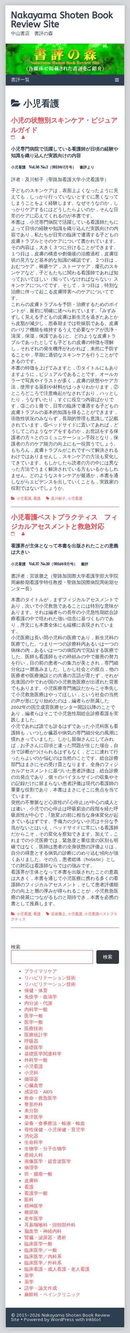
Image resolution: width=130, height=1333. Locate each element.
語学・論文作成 (40, 1288)
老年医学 (33, 1218)
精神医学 (33, 1206)
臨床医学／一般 (40, 1250)
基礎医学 (33, 1047)
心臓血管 (33, 1085)
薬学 (29, 1275)
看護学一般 (36, 1193)
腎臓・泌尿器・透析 (45, 1237)
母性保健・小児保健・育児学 (54, 1130)
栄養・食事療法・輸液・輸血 (54, 1123)
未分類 (31, 1111)
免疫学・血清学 (40, 997)
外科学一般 (36, 1060)
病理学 (31, 1168)
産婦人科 (33, 1155)
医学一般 (33, 1016)
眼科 (29, 1199)
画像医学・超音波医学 (47, 1161)
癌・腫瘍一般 (38, 1174)
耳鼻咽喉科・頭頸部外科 (50, 1225)
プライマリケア (40, 971)
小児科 (31, 1073)
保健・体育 (36, 990)
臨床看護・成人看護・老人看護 (57, 1269)
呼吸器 (31, 1041)
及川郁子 (58, 498)
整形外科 (33, 1104)
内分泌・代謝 (38, 1003)
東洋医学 (33, 1117)
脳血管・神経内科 (43, 1231)
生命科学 (33, 1142)
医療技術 (33, 1028)
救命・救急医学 (40, 1098)
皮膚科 (31, 1181)
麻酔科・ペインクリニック (52, 1294)
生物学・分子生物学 (45, 1149)
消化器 (31, 1136)
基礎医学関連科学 (43, 1054)
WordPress (62, 1319)
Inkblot (93, 1319)
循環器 (31, 1079)
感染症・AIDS (38, 1092)
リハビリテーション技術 (50, 978)
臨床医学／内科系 (43, 1256)
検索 (15, 947)
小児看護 (24, 498)
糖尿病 (31, 1212)
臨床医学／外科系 (43, 1263)
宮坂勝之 (58, 914)
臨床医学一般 (38, 1244)
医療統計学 (36, 1035)
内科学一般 (36, 1009)
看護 (37, 498)
